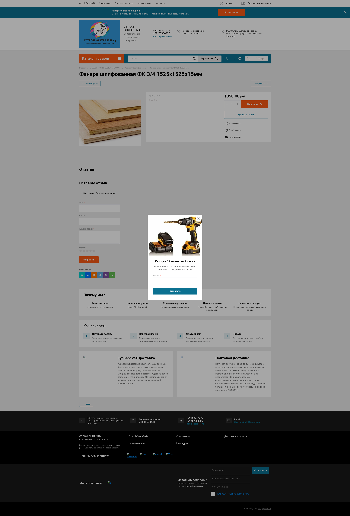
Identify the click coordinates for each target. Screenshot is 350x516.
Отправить (175, 291)
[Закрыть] (198, 218)
